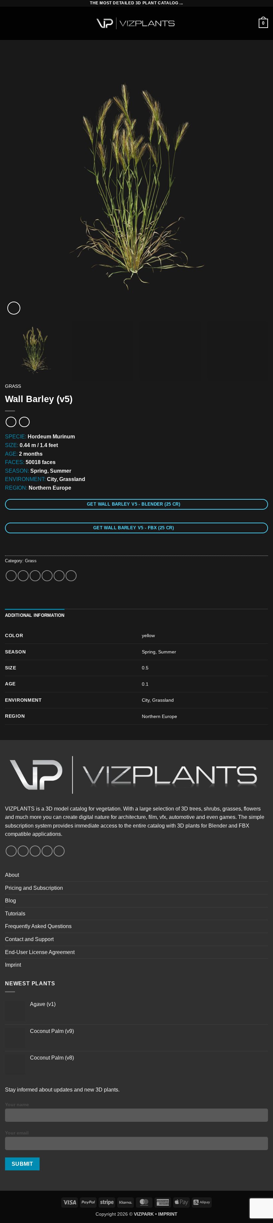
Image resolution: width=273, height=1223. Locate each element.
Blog (10, 900)
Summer (167, 651)
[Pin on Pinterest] (59, 575)
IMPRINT (167, 1214)
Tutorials (15, 913)
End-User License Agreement (40, 952)
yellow (148, 635)
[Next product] (11, 422)
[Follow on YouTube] (47, 851)
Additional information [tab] (35, 615)
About (12, 875)
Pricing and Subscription (34, 888)
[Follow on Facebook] (11, 851)
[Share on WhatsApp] (11, 575)
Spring (148, 651)
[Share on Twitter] (35, 575)
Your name (17, 1104)
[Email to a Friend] (47, 575)
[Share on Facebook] (23, 575)
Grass (13, 386)
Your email (17, 1132)
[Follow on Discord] (59, 851)
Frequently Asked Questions (38, 926)
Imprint (13, 965)
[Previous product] (24, 422)
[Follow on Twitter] (35, 851)
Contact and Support (29, 939)
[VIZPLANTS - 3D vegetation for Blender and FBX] (136, 23)
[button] (9, 23)
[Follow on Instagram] (23, 851)
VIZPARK (144, 1214)
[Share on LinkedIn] (71, 575)
